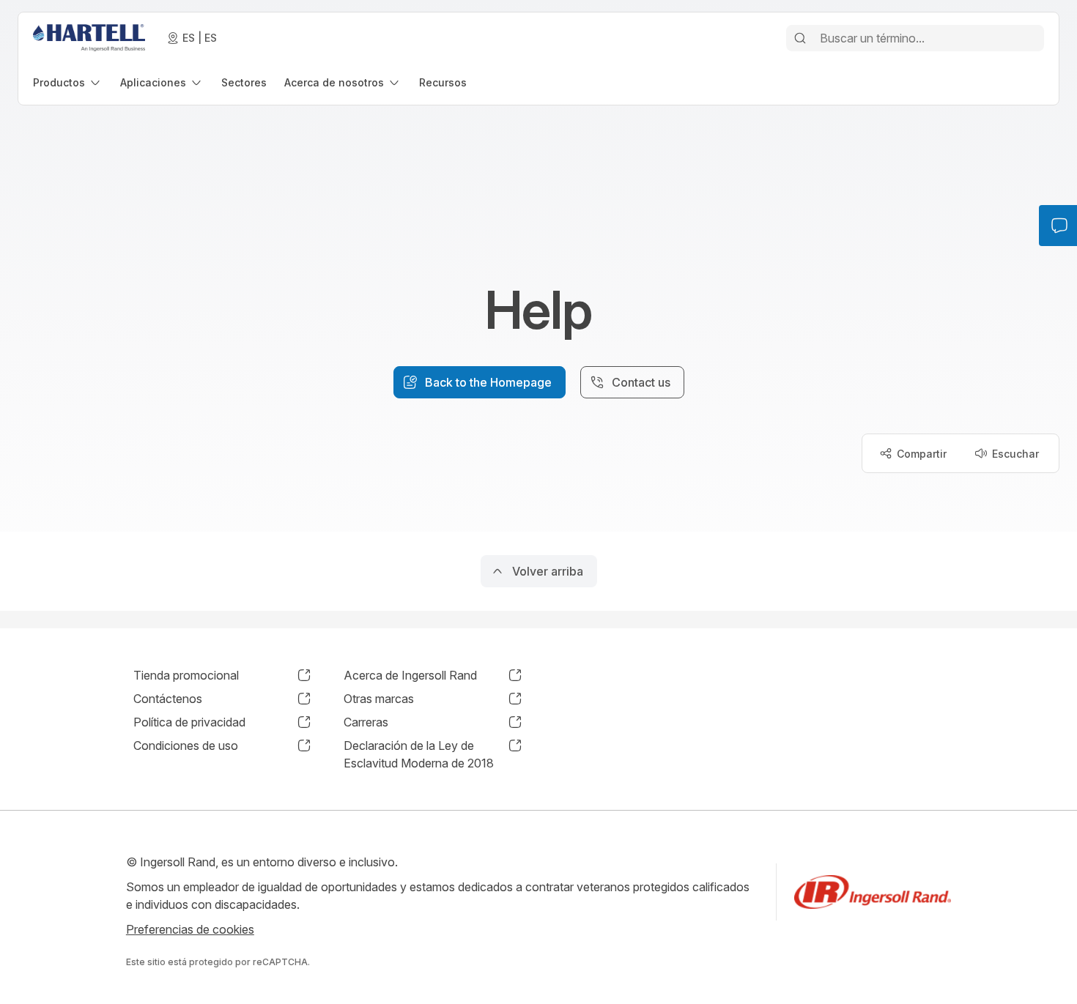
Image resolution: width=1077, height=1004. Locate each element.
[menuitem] (68, 82)
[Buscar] (800, 38)
